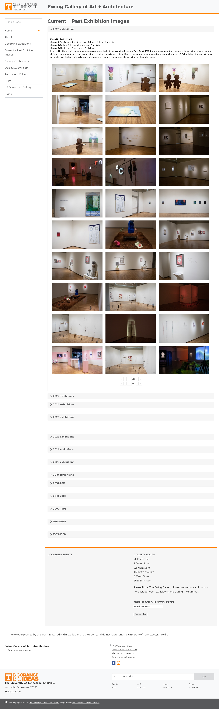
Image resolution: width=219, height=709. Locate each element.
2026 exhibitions (63, 29)
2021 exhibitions (63, 449)
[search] (24, 21)
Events (115, 684)
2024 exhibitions (63, 404)
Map (114, 687)
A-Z (139, 684)
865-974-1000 (13, 691)
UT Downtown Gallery (18, 87)
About (8, 37)
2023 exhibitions (63, 417)
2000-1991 (59, 508)
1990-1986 (59, 521)
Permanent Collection (18, 74)
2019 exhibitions (63, 474)
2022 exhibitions (63, 436)
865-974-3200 (127, 653)
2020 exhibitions (63, 462)
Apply (165, 684)
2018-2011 (58, 483)
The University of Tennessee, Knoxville (23, 10)
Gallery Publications (17, 61)
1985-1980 (59, 534)
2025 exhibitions (63, 396)
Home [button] (8, 30)
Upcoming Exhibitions (18, 43)
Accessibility (194, 687)
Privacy (192, 684)
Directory (142, 687)
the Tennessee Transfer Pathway (86, 702)
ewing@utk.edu (127, 657)
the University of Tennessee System (44, 702)
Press (8, 81)
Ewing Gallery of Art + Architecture (90, 7)
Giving (8, 94)
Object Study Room (16, 67)
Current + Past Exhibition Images (19, 52)
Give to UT (167, 687)
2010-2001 (59, 496)
